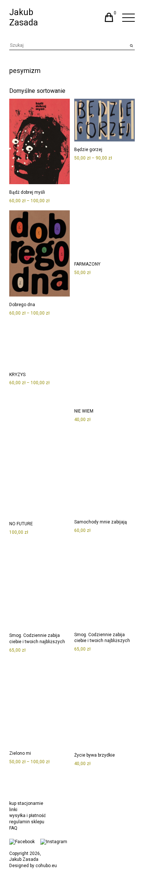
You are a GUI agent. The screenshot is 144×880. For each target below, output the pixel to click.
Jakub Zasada (23, 17)
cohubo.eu (46, 865)
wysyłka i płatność (27, 815)
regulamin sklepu (26, 821)
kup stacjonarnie (26, 803)
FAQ (13, 828)
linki (13, 809)
